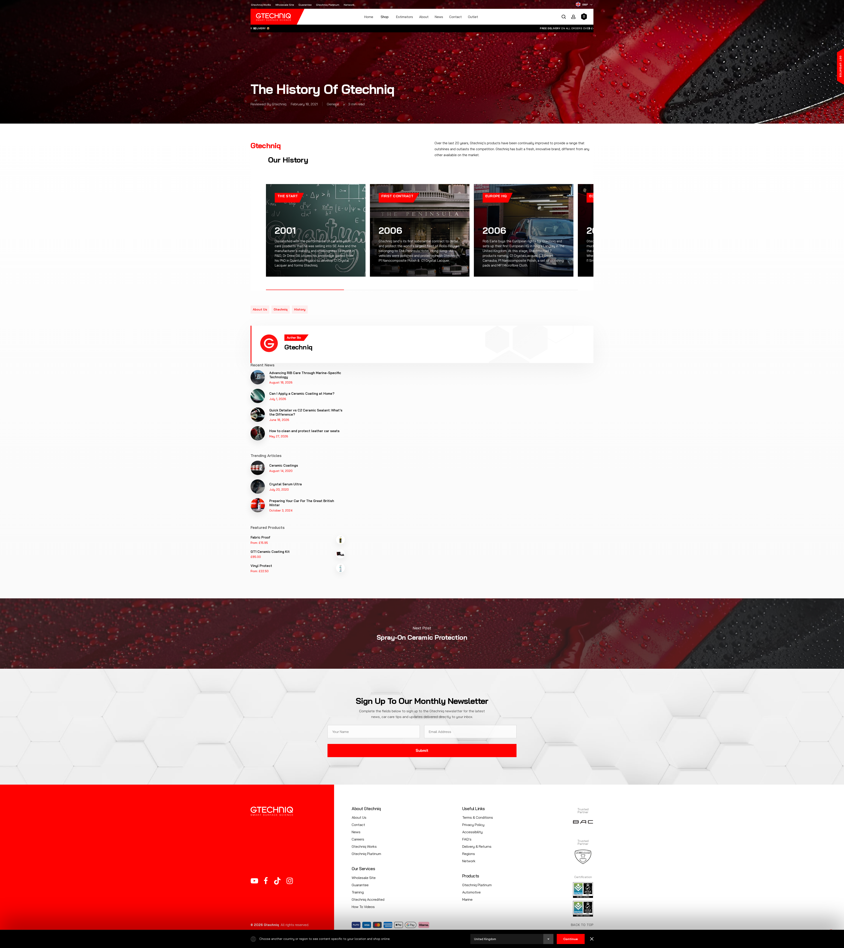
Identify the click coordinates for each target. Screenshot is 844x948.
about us (260, 309)
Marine (467, 899)
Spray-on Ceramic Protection (422, 633)
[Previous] (254, 28)
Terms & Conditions (477, 817)
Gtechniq (280, 309)
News (439, 17)
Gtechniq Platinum (366, 853)
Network (468, 861)
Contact (455, 17)
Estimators (404, 17)
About (424, 17)
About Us (359, 817)
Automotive (471, 892)
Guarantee (360, 885)
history (300, 309)
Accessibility (472, 832)
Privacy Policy (473, 824)
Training (358, 892)
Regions (468, 853)
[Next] (589, 28)
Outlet (473, 17)
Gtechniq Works (364, 846)
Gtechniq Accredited (368, 899)
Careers (358, 839)
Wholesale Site (364, 877)
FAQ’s (466, 839)
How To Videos (363, 906)
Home (368, 17)
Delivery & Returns (476, 846)
